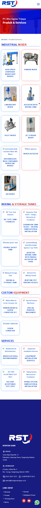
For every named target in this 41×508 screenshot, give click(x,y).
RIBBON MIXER (30, 70)
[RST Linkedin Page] (24, 501)
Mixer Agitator (30, 154)
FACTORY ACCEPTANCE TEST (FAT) (10, 384)
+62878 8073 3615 (28, 476)
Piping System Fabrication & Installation (30, 384)
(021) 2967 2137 (11, 476)
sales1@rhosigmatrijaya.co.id (15, 481)
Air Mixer (10, 194)
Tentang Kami (9, 499)
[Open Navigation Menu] (38, 4)
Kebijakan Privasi (29, 495)
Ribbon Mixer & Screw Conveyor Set (10, 310)
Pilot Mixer (10, 135)
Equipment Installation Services (31, 358)
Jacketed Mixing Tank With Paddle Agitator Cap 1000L (30, 257)
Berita (6, 502)
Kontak (26, 492)
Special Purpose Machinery (31, 310)
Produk (6, 495)
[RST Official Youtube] (29, 501)
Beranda (4, 39)
